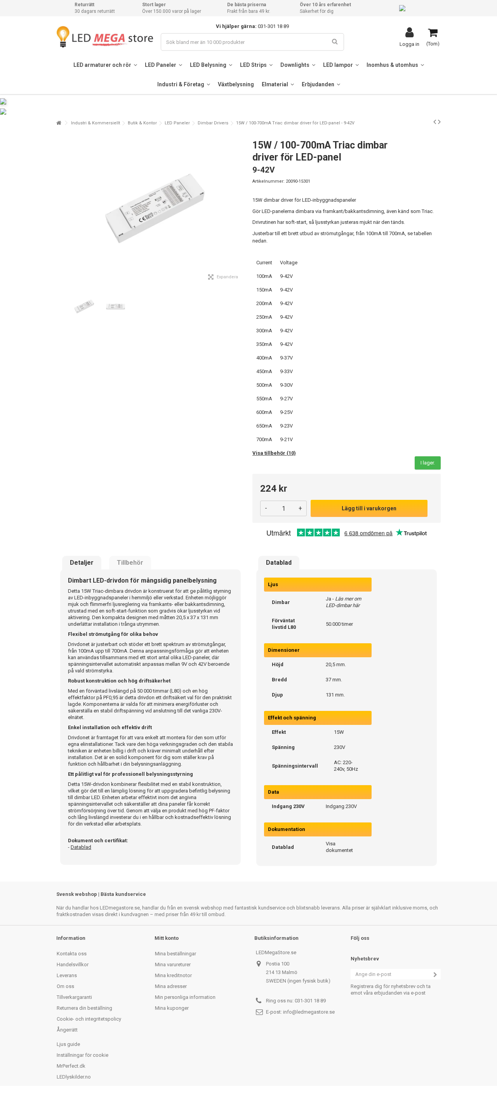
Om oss (65, 986)
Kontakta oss (72, 954)
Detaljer (82, 563)
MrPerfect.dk (71, 1066)
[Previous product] (434, 121)
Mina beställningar (175, 954)
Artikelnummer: (268, 181)
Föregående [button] (61, 209)
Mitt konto (167, 938)
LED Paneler (177, 123)
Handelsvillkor (73, 964)
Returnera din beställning (84, 1008)
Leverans (67, 975)
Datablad (279, 563)
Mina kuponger (172, 1008)
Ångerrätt (67, 1030)
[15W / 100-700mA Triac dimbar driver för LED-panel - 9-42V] (83, 307)
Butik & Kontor (142, 123)
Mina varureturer (173, 964)
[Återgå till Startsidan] (58, 123)
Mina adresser (171, 986)
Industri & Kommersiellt (95, 123)
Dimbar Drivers (213, 123)
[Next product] (439, 121)
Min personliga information (185, 997)
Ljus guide (68, 1044)
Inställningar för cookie (82, 1055)
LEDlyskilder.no (74, 1077)
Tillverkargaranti (74, 997)
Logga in (409, 44)
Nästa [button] (240, 209)
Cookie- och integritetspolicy (89, 1019)
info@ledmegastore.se (309, 1012)
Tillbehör (130, 563)
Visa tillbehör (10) (274, 453)
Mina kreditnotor (173, 975)
